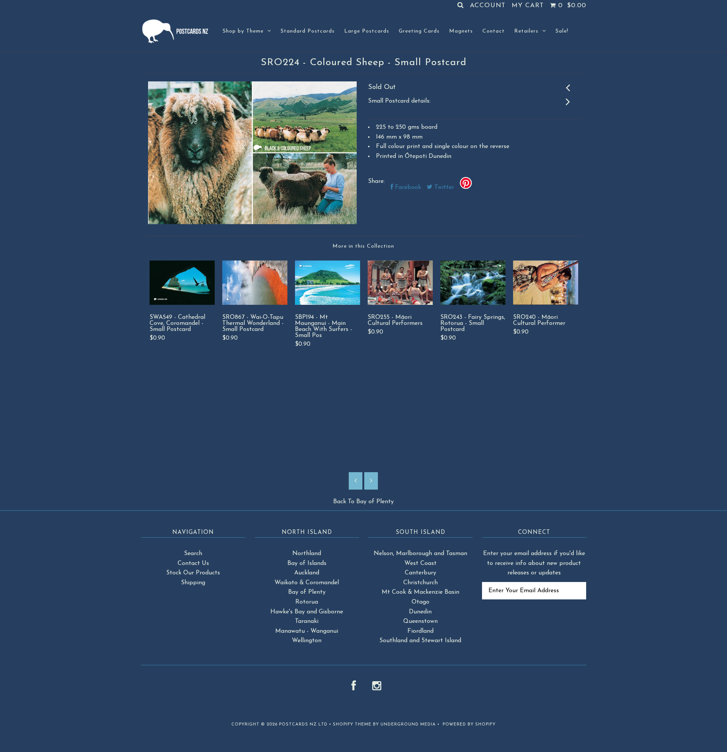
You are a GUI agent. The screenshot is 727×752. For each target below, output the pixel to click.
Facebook (407, 187)
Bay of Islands (306, 563)
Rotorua (306, 602)
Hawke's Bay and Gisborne (306, 612)
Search (193, 554)
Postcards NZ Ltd (303, 724)
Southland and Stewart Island (420, 641)
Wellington (306, 641)
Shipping (193, 583)
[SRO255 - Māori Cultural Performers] (400, 303)
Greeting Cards (419, 31)
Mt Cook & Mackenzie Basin (420, 592)
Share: (376, 181)
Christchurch (420, 583)
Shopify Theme (352, 724)
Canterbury (420, 573)
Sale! (561, 31)
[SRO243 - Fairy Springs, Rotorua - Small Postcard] (472, 303)
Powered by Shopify (469, 724)
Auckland (306, 573)
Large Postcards (366, 31)
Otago (420, 602)
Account (487, 5)
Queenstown (420, 621)
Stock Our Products (193, 573)
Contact (493, 31)
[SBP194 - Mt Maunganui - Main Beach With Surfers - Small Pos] (327, 303)
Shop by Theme (243, 31)
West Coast (420, 563)
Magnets (461, 31)
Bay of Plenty (375, 502)
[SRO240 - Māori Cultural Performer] (545, 303)
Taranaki (306, 621)
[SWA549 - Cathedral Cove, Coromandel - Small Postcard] (182, 303)
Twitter (443, 187)
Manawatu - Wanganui (306, 631)
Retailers (526, 31)
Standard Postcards (308, 31)
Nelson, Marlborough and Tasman (420, 554)
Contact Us (193, 563)
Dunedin (420, 612)
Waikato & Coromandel (307, 583)
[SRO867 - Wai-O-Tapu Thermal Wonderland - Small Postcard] (254, 303)
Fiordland (420, 631)
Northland (306, 554)
